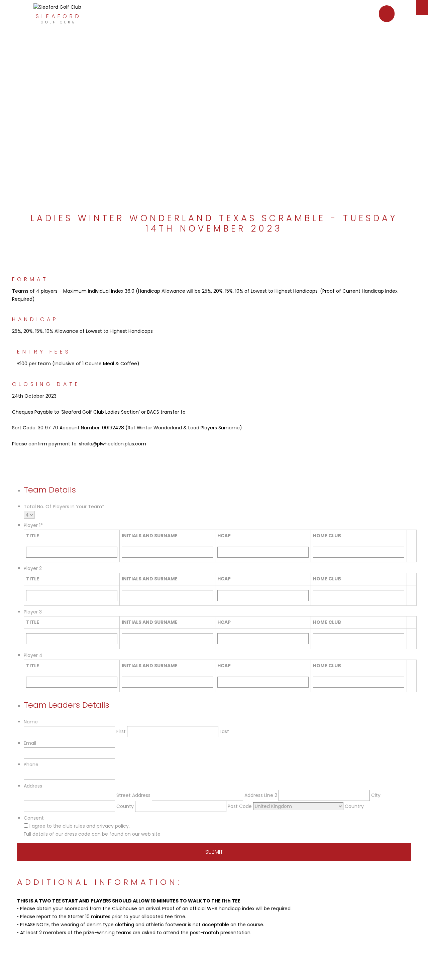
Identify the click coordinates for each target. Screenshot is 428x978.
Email (30, 743)
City (376, 795)
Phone (31, 764)
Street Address (133, 795)
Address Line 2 (260, 795)
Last (224, 731)
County (125, 806)
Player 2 (33, 568)
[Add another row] (411, 548)
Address (33, 786)
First (121, 731)
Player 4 (33, 655)
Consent (34, 818)
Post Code (240, 806)
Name (31, 721)
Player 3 (33, 611)
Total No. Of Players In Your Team (64, 506)
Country (354, 806)
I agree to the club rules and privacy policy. (79, 826)
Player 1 (33, 525)
